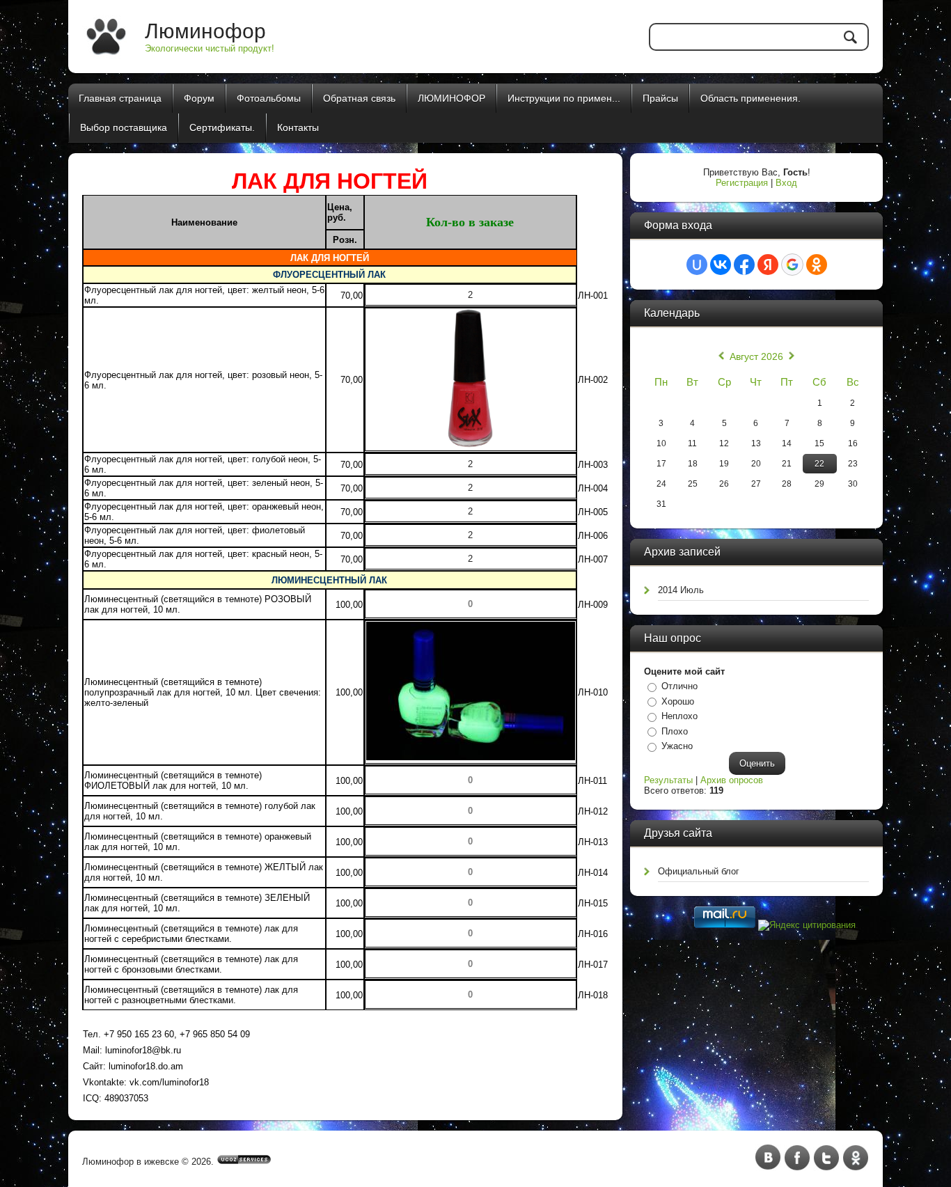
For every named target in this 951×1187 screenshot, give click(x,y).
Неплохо (679, 716)
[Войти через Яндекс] (767, 264)
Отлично (679, 686)
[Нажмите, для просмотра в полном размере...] (470, 757)
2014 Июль (681, 590)
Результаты (668, 780)
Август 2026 (756, 356)
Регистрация (742, 183)
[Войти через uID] (696, 264)
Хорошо (677, 701)
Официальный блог (698, 871)
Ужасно (677, 746)
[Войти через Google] (792, 264)
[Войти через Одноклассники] (816, 264)
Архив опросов (731, 780)
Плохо (674, 731)
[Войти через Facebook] (744, 264)
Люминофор (205, 30)
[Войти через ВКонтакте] (720, 264)
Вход (786, 183)
